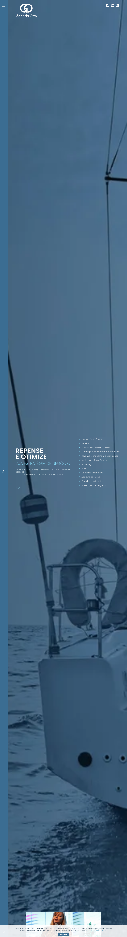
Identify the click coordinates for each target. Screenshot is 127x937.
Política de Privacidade (96, 930)
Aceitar (63, 934)
